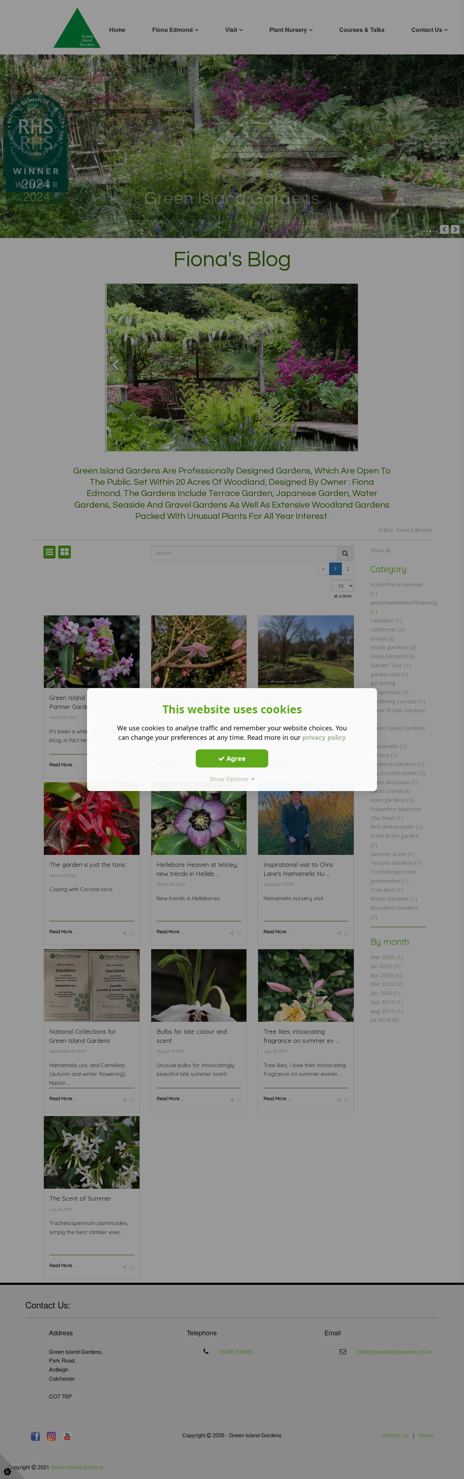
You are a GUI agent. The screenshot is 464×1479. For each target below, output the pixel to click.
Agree (235, 758)
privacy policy (324, 737)
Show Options (230, 779)
